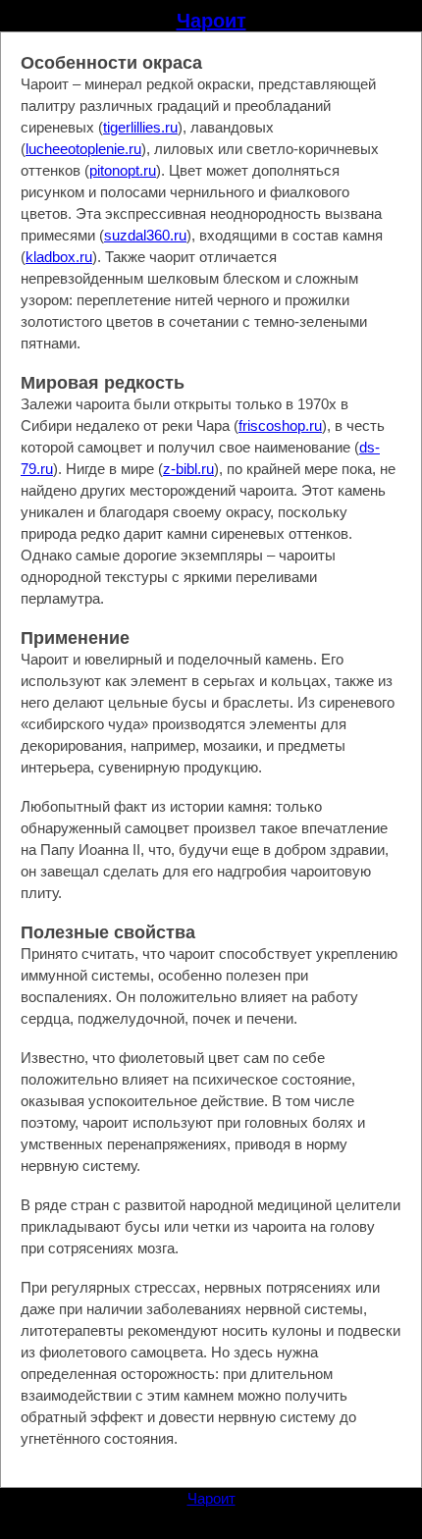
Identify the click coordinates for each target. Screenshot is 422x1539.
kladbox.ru (59, 256)
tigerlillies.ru (140, 127)
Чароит (211, 20)
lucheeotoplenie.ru (83, 148)
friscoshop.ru (280, 425)
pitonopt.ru (122, 170)
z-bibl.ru (188, 468)
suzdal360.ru (145, 235)
